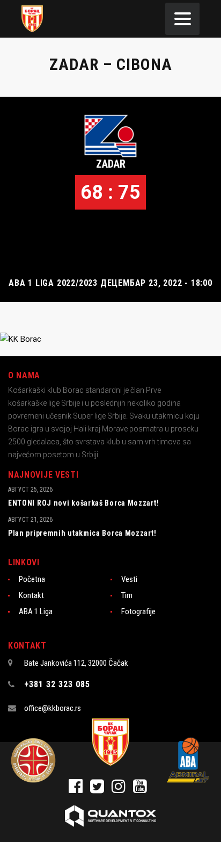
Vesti (129, 579)
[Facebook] (79, 789)
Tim (126, 595)
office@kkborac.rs (52, 708)
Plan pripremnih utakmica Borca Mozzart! (82, 533)
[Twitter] (101, 789)
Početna (32, 579)
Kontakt (31, 595)
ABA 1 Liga (36, 611)
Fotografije (138, 611)
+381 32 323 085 (57, 684)
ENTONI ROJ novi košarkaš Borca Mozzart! (83, 503)
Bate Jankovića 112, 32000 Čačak (76, 663)
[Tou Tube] (142, 789)
